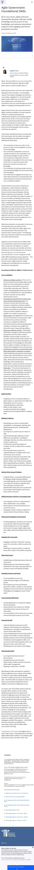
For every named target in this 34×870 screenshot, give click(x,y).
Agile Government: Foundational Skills (15, 796)
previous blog (23, 81)
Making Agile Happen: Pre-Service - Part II (16, 813)
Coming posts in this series (9, 731)
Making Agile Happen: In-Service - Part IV (16, 820)
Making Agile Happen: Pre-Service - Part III (16, 817)
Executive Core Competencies (17, 777)
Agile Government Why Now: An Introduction (17, 793)
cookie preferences (6, 859)
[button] (32, 847)
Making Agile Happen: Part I (12, 810)
